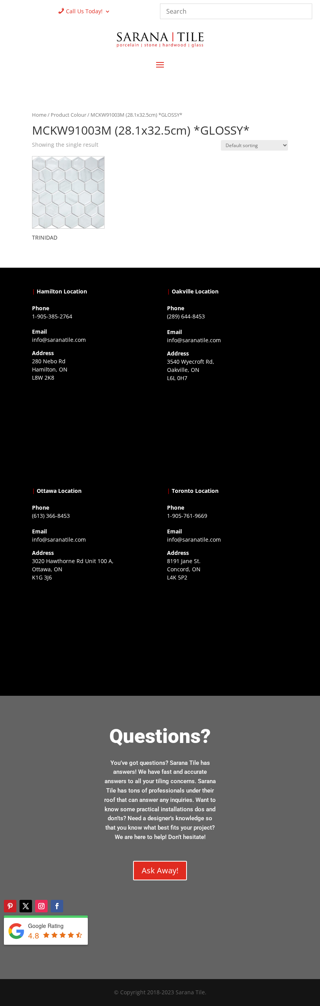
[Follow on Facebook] (57, 906)
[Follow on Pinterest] (10, 906)
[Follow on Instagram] (41, 906)
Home (39, 114)
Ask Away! (160, 870)
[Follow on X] (26, 906)
